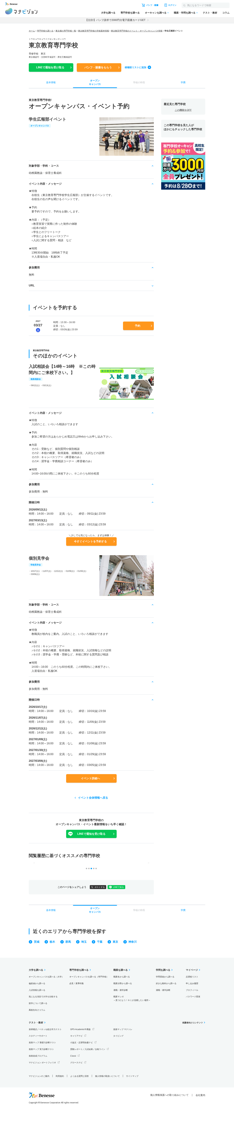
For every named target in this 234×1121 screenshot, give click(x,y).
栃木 (52, 941)
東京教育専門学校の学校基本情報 (93, 31)
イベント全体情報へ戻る (93, 797)
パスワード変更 (193, 996)
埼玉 (84, 941)
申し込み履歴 (192, 983)
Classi (73, 1056)
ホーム (32, 31)
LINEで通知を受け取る (91, 833)
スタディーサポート (38, 1036)
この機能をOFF (183, 110)
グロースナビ (76, 1062)
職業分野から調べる (122, 983)
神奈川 (132, 941)
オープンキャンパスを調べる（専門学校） (88, 977)
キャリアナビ (76, 1036)
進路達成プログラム (38, 1056)
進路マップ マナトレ (122, 1029)
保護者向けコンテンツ (192, 1022)
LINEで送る (118, 887)
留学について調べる (38, 1003)
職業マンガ (131, 998)
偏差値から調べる (37, 983)
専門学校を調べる (130, 12)
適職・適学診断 (120, 990)
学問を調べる (163, 970)
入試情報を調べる (37, 990)
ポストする (100, 887)
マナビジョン (21, 11)
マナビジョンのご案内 (39, 1076)
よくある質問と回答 (79, 1076)
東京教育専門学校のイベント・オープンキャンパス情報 (136, 31)
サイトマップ (132, 1076)
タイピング (118, 1036)
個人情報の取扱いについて (107, 1076)
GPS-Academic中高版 (80, 1029)
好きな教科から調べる (166, 983)
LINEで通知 (50, 67)
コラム (226, 12)
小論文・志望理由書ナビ (81, 1042)
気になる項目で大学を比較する (43, 996)
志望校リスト (192, 977)
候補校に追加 (135, 67)
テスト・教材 (210, 12)
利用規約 (60, 1076)
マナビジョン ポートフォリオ (42, 1062)
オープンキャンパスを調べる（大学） (46, 977)
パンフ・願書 (98, 67)
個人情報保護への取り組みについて (169, 1095)
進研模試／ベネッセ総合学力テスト (45, 1029)
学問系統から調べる (165, 977)
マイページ (192, 970)
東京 (115, 941)
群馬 (68, 941)
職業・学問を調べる (184, 12)
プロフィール (192, 990)
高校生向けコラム (37, 1010)
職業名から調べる (121, 977)
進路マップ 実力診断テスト (41, 1049)
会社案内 (200, 1095)
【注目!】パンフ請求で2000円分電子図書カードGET (115, 20)
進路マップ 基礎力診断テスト (42, 1042)
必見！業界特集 (76, 983)
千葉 (99, 941)
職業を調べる (120, 970)
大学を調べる (108, 12)
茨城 (36, 941)
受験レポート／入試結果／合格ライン (87, 1049)
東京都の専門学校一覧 (66, 31)
